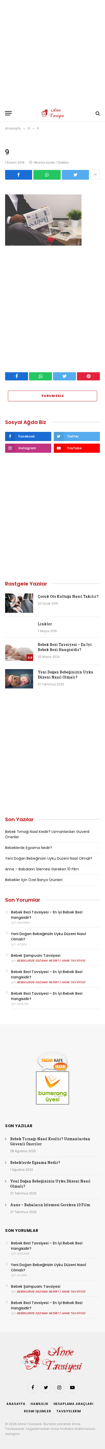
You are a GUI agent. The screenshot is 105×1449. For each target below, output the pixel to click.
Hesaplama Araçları (74, 1404)
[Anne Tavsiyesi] (52, 113)
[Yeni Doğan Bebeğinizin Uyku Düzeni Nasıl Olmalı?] (19, 678)
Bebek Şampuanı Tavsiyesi (35, 955)
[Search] (97, 113)
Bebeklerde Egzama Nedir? (28, 847)
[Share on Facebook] (18, 175)
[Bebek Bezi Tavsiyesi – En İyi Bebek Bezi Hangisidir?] (19, 651)
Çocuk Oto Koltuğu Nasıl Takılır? (68, 596)
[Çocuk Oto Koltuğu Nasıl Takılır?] (19, 603)
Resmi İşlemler (37, 1411)
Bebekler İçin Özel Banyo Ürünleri (33, 879)
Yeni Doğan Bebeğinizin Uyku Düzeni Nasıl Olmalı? (65, 675)
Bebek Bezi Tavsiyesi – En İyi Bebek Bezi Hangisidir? (65, 647)
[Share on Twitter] (75, 175)
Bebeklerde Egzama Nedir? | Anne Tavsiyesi (51, 961)
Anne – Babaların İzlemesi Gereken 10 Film (42, 869)
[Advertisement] (52, 52)
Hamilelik (39, 1404)
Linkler (45, 623)
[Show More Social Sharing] (95, 175)
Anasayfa (15, 1404)
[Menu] (8, 113)
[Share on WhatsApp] (46, 175)
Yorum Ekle (52, 395)
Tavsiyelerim (68, 1411)
